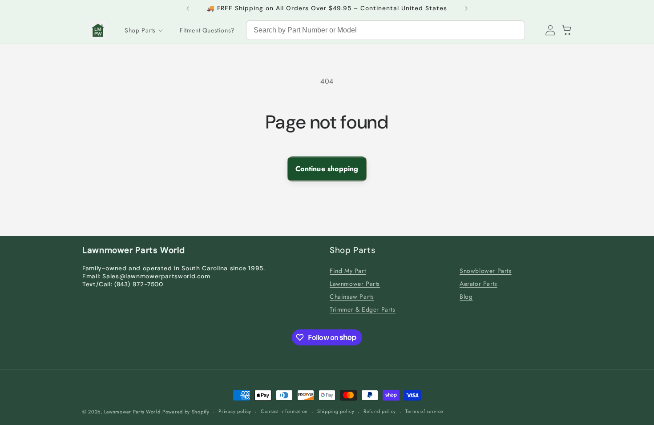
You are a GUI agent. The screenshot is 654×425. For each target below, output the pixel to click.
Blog (466, 297)
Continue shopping (326, 169)
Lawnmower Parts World (132, 411)
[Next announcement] (466, 8)
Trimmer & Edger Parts (363, 309)
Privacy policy (234, 411)
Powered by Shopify (186, 411)
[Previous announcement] (188, 8)
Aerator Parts (478, 284)
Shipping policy (336, 411)
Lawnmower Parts (355, 284)
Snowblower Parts (486, 271)
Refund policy (379, 411)
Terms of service (424, 411)
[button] (143, 30)
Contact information (284, 411)
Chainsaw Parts (352, 297)
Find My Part (348, 271)
